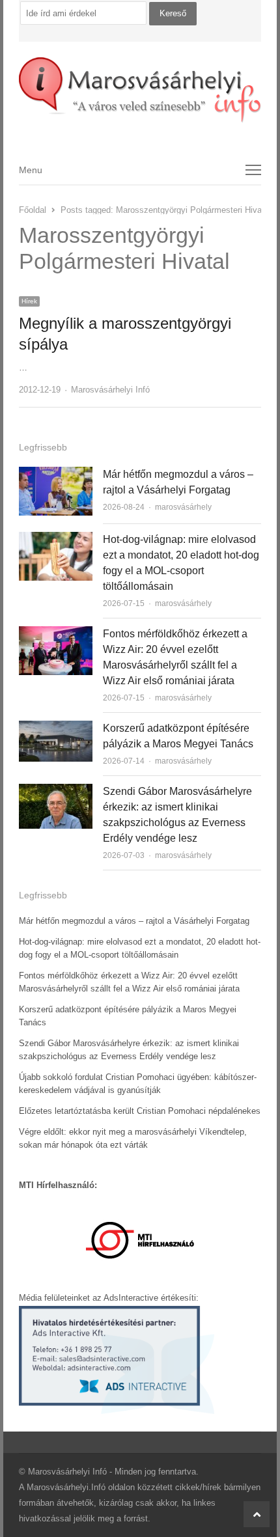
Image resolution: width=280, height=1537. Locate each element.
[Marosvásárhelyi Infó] (139, 90)
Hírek (29, 301)
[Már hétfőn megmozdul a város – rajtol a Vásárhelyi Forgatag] (55, 474)
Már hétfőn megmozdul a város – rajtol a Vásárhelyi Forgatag (134, 921)
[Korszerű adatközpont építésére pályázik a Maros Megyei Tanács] (55, 728)
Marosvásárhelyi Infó (110, 390)
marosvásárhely (183, 507)
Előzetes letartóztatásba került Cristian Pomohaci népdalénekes (139, 1111)
